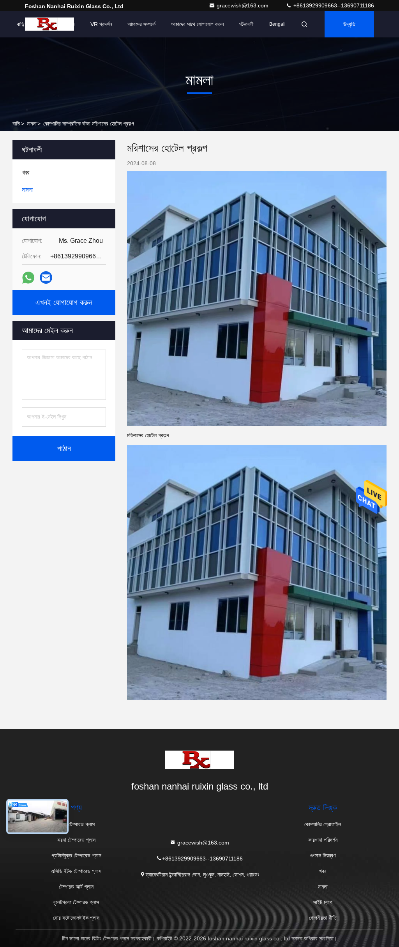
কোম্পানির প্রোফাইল (322, 824)
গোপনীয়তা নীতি (323, 918)
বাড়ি (21, 24)
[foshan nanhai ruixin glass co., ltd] (199, 760)
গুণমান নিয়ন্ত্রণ (322, 855)
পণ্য (44, 24)
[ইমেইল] (46, 277)
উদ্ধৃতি (349, 24)
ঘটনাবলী (246, 24)
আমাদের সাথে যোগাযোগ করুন (197, 24)
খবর (323, 871)
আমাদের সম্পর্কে (141, 24)
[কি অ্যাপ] (28, 278)
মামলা (32, 123)
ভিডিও (69, 24)
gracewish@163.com (243, 5)
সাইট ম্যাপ (322, 902)
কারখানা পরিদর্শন (322, 840)
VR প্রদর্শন (101, 24)
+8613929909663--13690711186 (333, 5)
